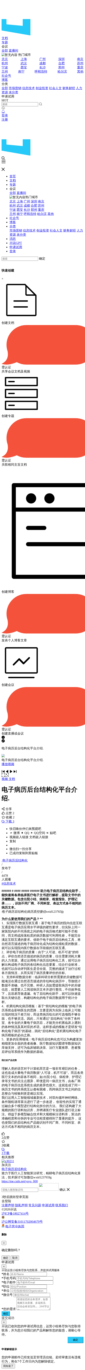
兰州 (5, 71)
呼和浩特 (41, 71)
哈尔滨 (62, 71)
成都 (42, 63)
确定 (42, 258)
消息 (12, 238)
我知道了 (8, 1365)
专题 (5, 42)
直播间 (13, 50)
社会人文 (55, 88)
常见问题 (34, 1205)
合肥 (61, 63)
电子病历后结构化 (15, 860)
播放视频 (8, 764)
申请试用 (15, 247)
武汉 (24, 63)
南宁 (21, 71)
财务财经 (68, 88)
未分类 (13, 92)
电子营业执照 (14, 1226)
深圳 (61, 59)
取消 (14, 1257)
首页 (12, 176)
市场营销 (15, 88)
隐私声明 (21, 1205)
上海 (24, 59)
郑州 (61, 67)
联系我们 (61, 1205)
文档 (5, 38)
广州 (42, 59)
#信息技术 (9, 883)
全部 (5, 50)
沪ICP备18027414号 (15, 1213)
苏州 (80, 63)
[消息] (3, 111)
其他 (80, 71)
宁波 (5, 67)
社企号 (6, 75)
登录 (5, 115)
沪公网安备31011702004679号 (22, 1221)
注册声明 (8, 1205)
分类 (12, 226)
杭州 (5, 63)
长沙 (42, 67)
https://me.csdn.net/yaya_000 (20, 1181)
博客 (5, 79)
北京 (5, 59)
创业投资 (42, 88)
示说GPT (15, 243)
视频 (5, 779)
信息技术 (28, 88)
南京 (80, 59)
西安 (24, 67)
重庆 (80, 67)
